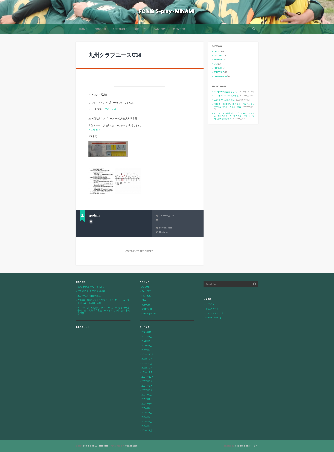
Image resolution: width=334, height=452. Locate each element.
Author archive (91, 221)
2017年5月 (146, 385)
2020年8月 (146, 345)
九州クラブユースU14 (114, 54)
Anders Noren (243, 446)
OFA (216, 64)
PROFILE (100, 29)
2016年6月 (146, 421)
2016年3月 (146, 426)
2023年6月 (146, 341)
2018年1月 (146, 372)
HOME (83, 29)
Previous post (165, 228)
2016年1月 (146, 430)
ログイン (209, 304)
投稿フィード (212, 308)
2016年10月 (147, 403)
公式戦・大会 (109, 109)
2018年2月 (146, 367)
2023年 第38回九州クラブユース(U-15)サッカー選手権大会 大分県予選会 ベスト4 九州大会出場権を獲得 (234, 116)
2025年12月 (147, 332)
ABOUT (217, 51)
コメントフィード (214, 313)
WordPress (131, 446)
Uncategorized (220, 76)
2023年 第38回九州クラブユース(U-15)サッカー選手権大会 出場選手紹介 (234, 105)
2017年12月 (147, 376)
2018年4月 (146, 363)
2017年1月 (146, 399)
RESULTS (140, 29)
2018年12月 (147, 354)
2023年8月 (146, 336)
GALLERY (159, 29)
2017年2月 (146, 394)
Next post (163, 232)
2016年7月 (146, 417)
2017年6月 (146, 381)
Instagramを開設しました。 (226, 91)
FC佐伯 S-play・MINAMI (95, 446)
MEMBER (179, 29)
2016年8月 (146, 412)
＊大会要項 (94, 129)
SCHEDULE (120, 29)
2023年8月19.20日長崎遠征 (226, 95)
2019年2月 (146, 350)
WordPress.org (213, 317)
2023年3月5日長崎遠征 (224, 100)
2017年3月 (146, 390)
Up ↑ (256, 446)
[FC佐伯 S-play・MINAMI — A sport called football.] (167, 12)
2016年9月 (146, 408)
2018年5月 (146, 358)
